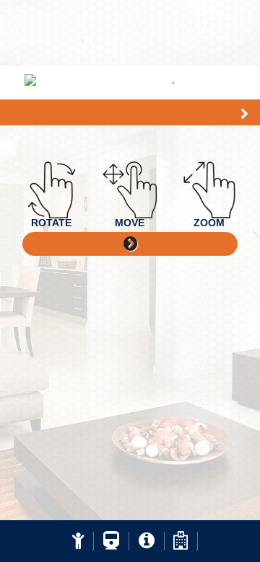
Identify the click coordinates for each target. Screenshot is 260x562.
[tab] (78, 541)
